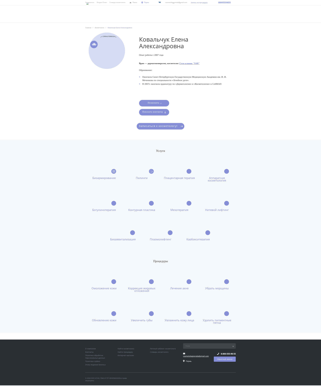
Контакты (89, 352)
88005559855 (224, 2)
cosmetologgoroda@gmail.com (176, 2)
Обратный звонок (224, 359)
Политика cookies (92, 361)
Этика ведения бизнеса (95, 364)
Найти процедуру (125, 352)
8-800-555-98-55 (228, 353)
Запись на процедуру (199, 2)
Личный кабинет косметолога (163, 348)
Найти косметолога (126, 348)
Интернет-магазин (126, 355)
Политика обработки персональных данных (95, 356)
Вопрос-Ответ (102, 2)
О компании (90, 348)
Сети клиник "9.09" (189, 63)
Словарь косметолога (117, 2)
